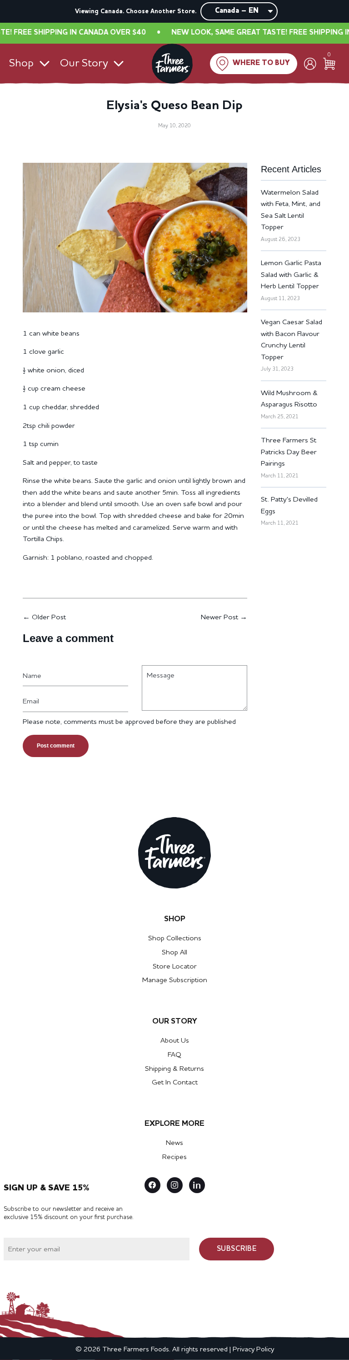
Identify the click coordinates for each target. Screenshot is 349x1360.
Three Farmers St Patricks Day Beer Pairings (289, 452)
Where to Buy (261, 63)
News (174, 1143)
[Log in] (310, 64)
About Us (174, 1040)
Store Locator (175, 966)
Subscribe (237, 1249)
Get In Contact (175, 1082)
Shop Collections (174, 938)
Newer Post (219, 617)
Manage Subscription (174, 980)
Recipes (174, 1157)
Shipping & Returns (174, 1069)
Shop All (174, 952)
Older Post (49, 617)
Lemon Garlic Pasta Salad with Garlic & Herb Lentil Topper (291, 275)
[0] (329, 64)
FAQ (174, 1055)
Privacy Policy (253, 1349)
